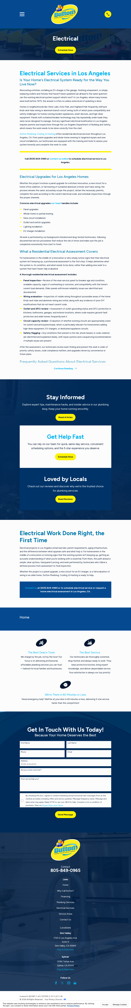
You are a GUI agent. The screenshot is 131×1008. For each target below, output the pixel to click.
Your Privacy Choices (53, 999)
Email (70, 752)
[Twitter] (62, 983)
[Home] (64, 14)
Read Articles (65, 417)
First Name (25, 743)
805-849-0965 (65, 870)
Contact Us (65, 919)
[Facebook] (56, 983)
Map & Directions (65, 949)
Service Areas (65, 914)
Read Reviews (65, 499)
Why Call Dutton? (65, 891)
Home (65, 885)
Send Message (65, 814)
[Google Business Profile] (75, 983)
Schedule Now (65, 50)
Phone (23, 752)
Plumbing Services (65, 902)
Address (24, 761)
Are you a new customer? (31, 770)
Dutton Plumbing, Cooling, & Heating (37, 134)
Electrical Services (65, 908)
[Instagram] (68, 983)
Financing (65, 896)
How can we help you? (30, 779)
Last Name (72, 743)
